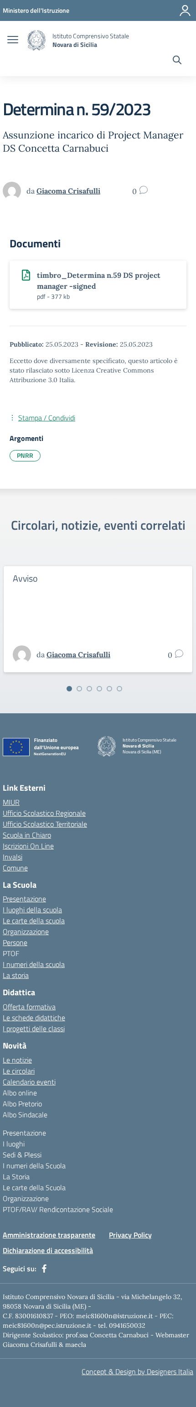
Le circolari (19, 1070)
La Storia (16, 1176)
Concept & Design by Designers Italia (137, 1371)
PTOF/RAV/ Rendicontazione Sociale (58, 1209)
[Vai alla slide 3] (89, 688)
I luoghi (14, 1143)
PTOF (11, 953)
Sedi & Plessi (22, 1154)
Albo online (20, 1092)
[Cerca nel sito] (177, 61)
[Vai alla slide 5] (109, 688)
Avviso (25, 578)
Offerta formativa (29, 1006)
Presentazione (24, 898)
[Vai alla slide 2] (79, 688)
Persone (15, 942)
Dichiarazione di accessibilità (48, 1250)
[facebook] (44, 1268)
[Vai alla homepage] (36, 40)
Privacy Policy (130, 1234)
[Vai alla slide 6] (119, 688)
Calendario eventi (29, 1081)
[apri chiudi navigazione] (12, 40)
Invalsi (12, 856)
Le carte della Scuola (34, 1187)
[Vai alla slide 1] (69, 688)
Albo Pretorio (22, 1103)
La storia (16, 975)
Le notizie (17, 1059)
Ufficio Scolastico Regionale (44, 813)
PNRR (25, 455)
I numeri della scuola (34, 964)
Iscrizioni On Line (28, 845)
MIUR (11, 802)
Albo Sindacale (25, 1114)
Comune (15, 867)
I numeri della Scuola (34, 1165)
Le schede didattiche (34, 1017)
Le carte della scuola (34, 920)
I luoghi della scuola (32, 909)
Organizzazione (26, 931)
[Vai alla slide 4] (99, 688)
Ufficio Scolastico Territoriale (45, 824)
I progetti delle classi (34, 1028)
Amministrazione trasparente (49, 1234)
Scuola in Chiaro (27, 834)
